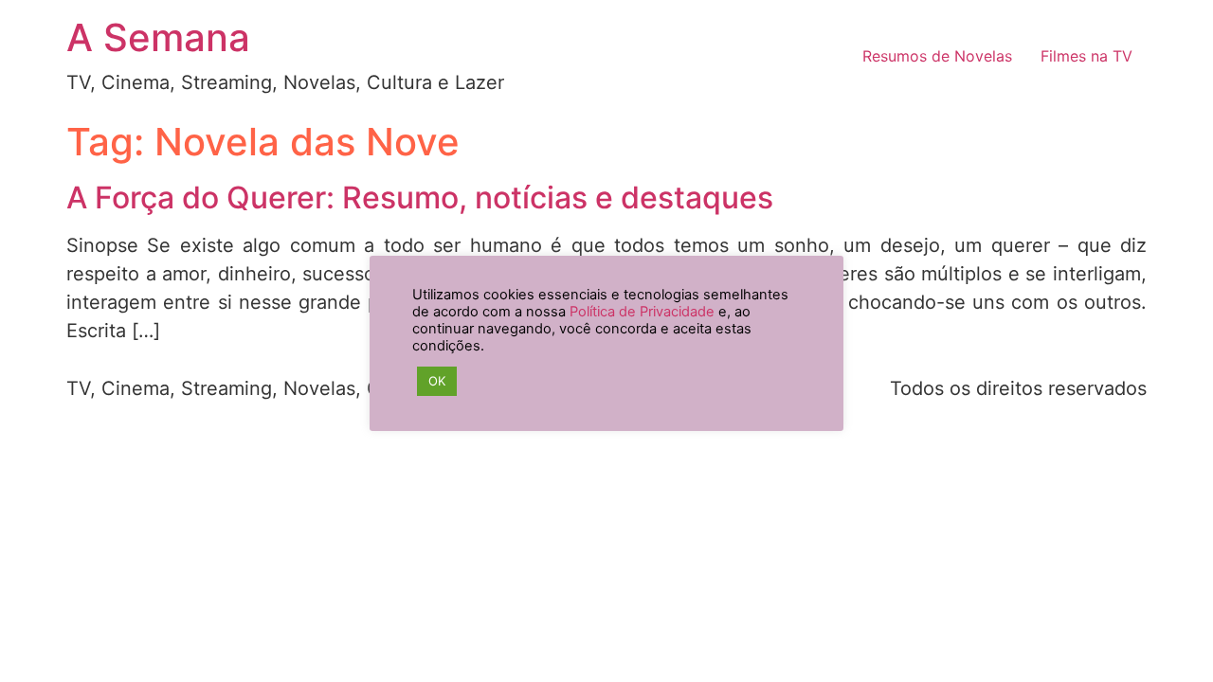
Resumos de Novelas (937, 55)
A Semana (158, 37)
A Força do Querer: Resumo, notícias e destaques (419, 197)
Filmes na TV (1086, 55)
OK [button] (436, 380)
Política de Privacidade (642, 311)
